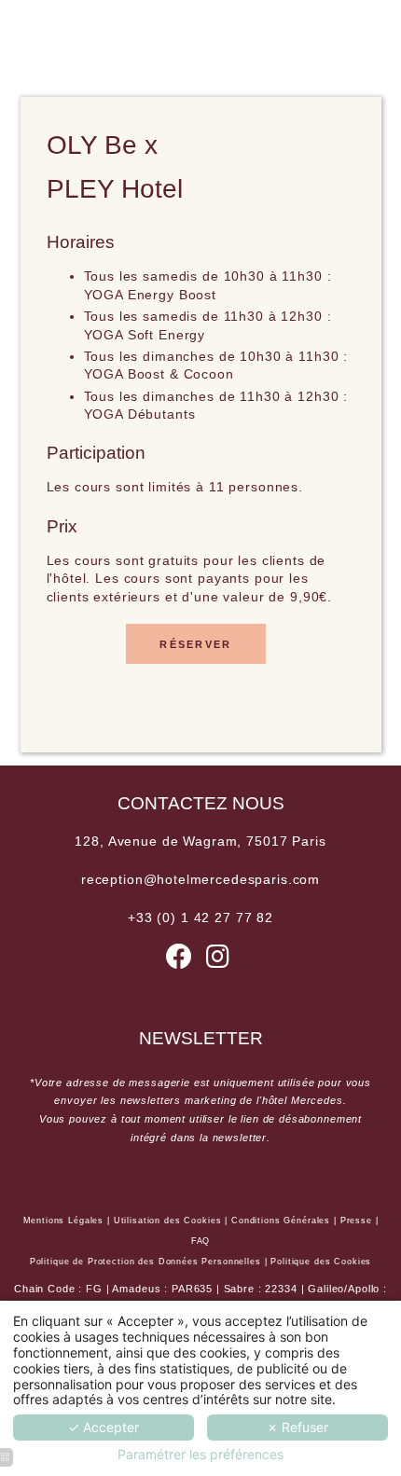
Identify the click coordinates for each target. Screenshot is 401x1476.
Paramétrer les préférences (200, 1454)
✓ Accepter (103, 1427)
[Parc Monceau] (179, 961)
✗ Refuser (297, 1427)
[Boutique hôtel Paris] (218, 961)
